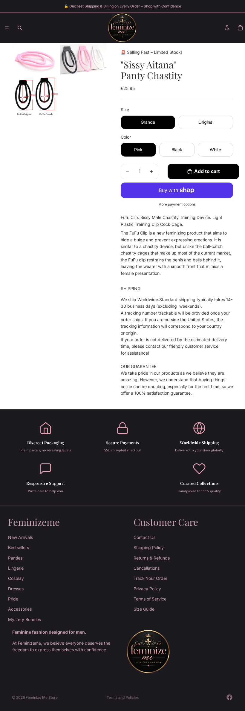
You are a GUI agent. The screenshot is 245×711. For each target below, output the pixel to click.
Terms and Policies (123, 697)
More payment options (177, 204)
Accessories (20, 609)
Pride (13, 598)
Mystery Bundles (24, 619)
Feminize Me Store (42, 697)
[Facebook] (229, 697)
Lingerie (16, 568)
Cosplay (16, 578)
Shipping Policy (149, 547)
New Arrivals (20, 537)
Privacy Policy (147, 588)
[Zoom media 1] (35, 59)
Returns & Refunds (152, 557)
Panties (15, 557)
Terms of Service (150, 598)
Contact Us (144, 537)
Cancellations (147, 568)
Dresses (16, 588)
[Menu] (7, 28)
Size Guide (144, 609)
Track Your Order (150, 578)
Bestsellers (18, 547)
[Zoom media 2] (83, 59)
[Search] (19, 27)
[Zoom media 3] (35, 96)
